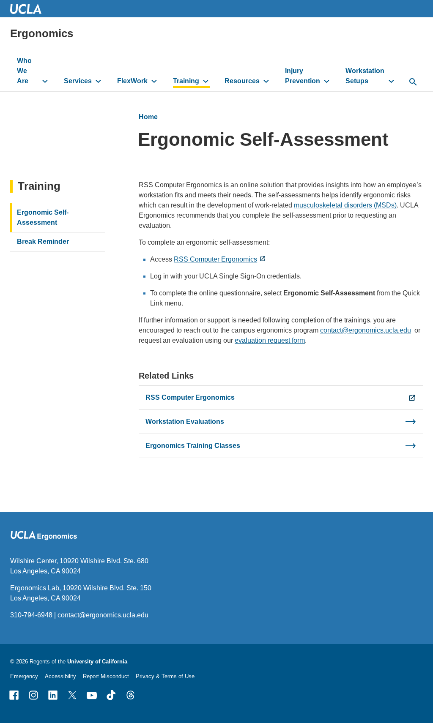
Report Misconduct (106, 676)
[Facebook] (14, 695)
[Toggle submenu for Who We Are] (45, 81)
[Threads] (130, 695)
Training (186, 81)
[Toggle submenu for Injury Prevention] (327, 81)
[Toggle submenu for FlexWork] (154, 81)
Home (148, 116)
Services (78, 81)
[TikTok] (111, 695)
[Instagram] (33, 695)
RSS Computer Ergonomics (215, 259)
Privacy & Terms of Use (165, 676)
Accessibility (60, 676)
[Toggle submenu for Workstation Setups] (391, 81)
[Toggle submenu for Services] (98, 81)
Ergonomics (41, 33)
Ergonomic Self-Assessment (43, 217)
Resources (242, 81)
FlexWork (132, 81)
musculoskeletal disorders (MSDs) (345, 205)
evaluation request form (270, 340)
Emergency (24, 676)
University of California (97, 661)
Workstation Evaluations (184, 421)
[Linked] (53, 695)
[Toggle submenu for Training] (206, 81)
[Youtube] (92, 695)
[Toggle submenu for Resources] (266, 81)
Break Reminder (43, 241)
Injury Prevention (302, 76)
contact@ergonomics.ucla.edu (365, 330)
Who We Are (24, 71)
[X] (72, 695)
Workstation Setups (364, 76)
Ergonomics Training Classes (192, 445)
